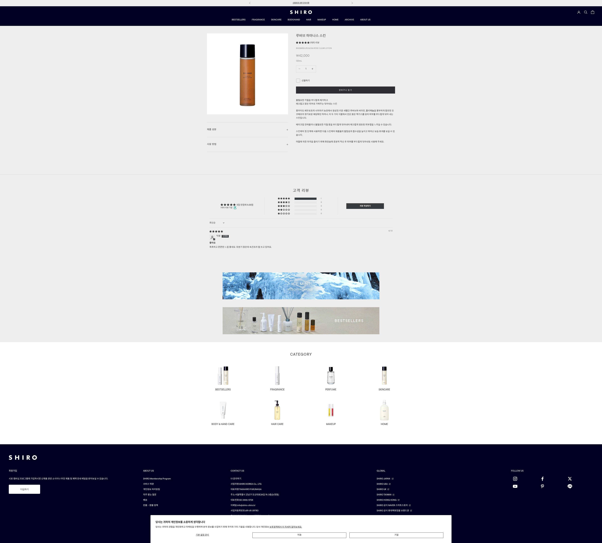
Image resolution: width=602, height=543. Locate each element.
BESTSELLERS (239, 20)
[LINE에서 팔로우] (579, 486)
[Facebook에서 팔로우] (552, 478)
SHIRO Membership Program (157, 479)
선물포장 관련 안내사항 (301, 3)
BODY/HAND (294, 20)
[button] (303, 43)
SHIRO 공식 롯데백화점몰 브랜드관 (393, 511)
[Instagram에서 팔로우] (524, 478)
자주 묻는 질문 (149, 495)
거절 (396, 535)
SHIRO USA (382, 484)
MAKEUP (321, 20)
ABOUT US (365, 20)
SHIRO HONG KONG (387, 500)
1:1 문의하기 (236, 479)
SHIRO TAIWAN (384, 495)
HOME (335, 20)
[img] (216, 232)
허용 (299, 535)
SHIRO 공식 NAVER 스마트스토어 (392, 505)
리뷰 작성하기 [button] (365, 206)
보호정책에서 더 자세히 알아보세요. (285, 527)
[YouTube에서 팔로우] (524, 486)
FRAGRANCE (258, 20)
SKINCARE (276, 20)
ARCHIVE (349, 20)
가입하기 (24, 489)
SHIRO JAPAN (384, 479)
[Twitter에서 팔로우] (579, 478)
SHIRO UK (381, 489)
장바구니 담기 (345, 90)
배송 (145, 500)
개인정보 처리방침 (151, 489)
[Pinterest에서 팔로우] (552, 486)
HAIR (308, 20)
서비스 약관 (148, 484)
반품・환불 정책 (150, 505)
